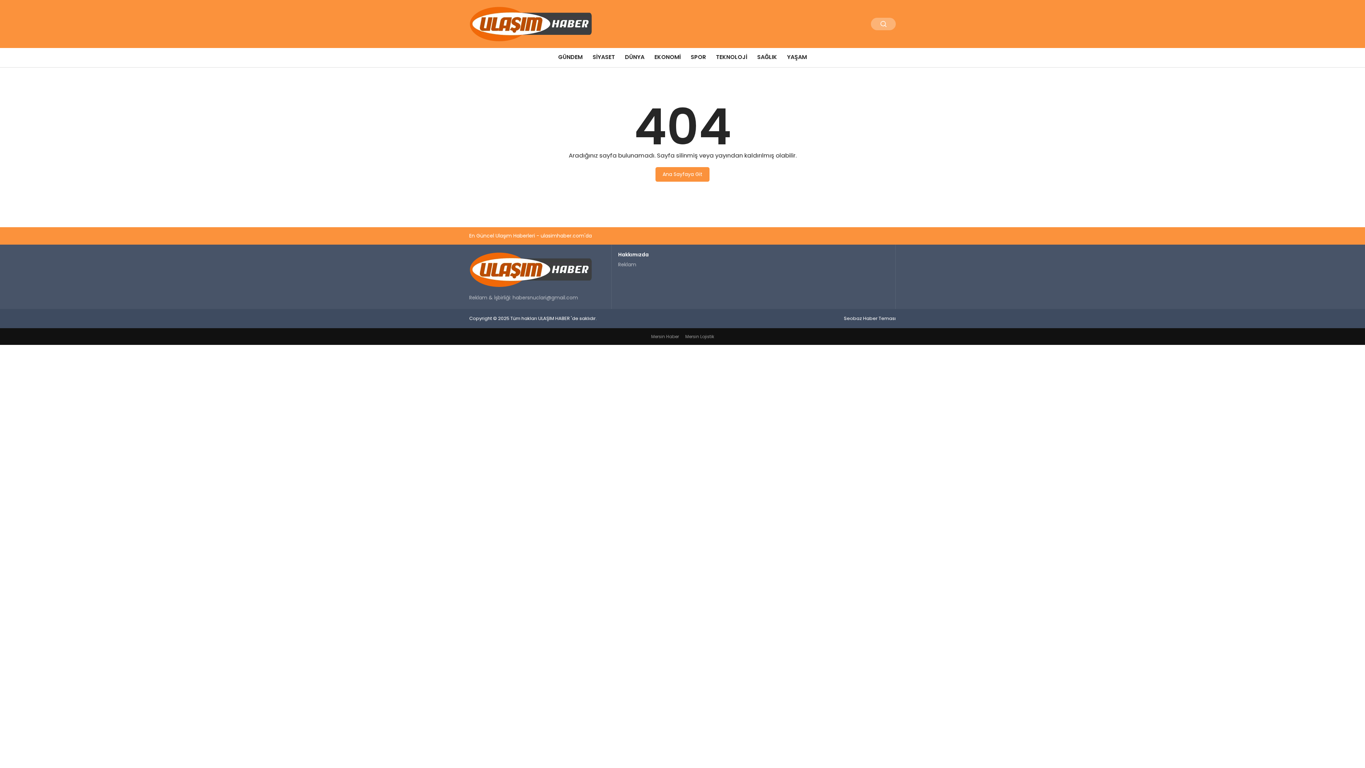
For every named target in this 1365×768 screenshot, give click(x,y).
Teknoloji (731, 57)
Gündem (570, 57)
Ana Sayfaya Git (682, 174)
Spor (698, 57)
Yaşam (797, 57)
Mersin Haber (665, 337)
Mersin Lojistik (699, 337)
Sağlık (767, 57)
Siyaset (604, 57)
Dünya (634, 57)
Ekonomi (667, 57)
